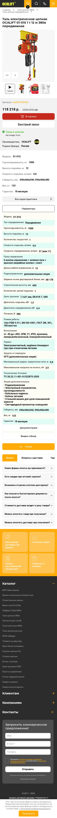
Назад (28, 446)
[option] (28, 56)
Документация (28, 427)
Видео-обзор (28, 436)
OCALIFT (26, 141)
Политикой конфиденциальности (35, 809)
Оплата (10, 458)
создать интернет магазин (21, 797)
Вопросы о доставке (32, 458)
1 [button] (27, 80)
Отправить (28, 769)
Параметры (28, 208)
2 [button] (29, 80)
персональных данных (28, 779)
